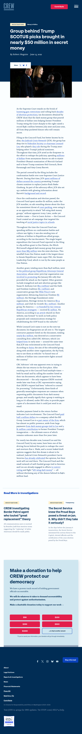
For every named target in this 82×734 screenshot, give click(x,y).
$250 (25, 624)
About (6, 668)
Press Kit (7, 691)
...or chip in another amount (57, 631)
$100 (57, 617)
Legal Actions (9, 672)
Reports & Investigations (13, 677)
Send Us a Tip (9, 696)
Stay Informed (70, 660)
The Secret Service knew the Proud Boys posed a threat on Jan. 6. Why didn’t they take (63, 516)
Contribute (59, 7)
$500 (57, 624)
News (6, 682)
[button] (76, 7)
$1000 (25, 631)
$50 (25, 617)
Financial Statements (12, 687)
